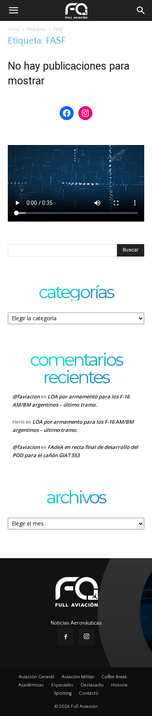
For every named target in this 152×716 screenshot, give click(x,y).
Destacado (92, 685)
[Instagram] (86, 637)
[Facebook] (65, 637)
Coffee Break (114, 676)
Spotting (62, 693)
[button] (13, 10)
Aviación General (36, 676)
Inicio (13, 29)
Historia (119, 685)
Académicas (31, 685)
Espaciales (62, 685)
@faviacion (26, 396)
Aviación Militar (78, 676)
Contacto (89, 693)
